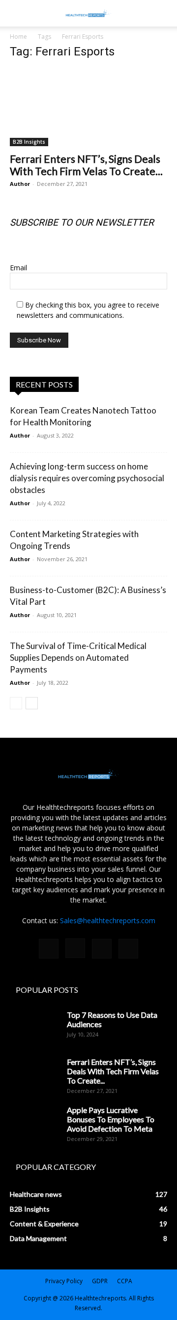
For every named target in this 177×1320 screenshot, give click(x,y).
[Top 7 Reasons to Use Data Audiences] (34, 1027)
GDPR (100, 1281)
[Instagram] (75, 948)
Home (18, 36)
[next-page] (32, 703)
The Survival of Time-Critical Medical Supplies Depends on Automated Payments (78, 657)
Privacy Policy (64, 1281)
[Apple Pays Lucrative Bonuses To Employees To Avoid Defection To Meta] (34, 1122)
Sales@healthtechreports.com (107, 920)
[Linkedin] (102, 948)
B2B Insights (29, 141)
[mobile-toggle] (16, 13)
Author (20, 183)
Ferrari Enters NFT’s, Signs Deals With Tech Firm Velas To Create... (86, 165)
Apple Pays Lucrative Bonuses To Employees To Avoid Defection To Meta (110, 1119)
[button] (163, 13)
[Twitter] (128, 948)
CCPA (124, 1281)
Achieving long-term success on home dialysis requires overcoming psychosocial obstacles (87, 478)
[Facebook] (49, 948)
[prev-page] (16, 703)
